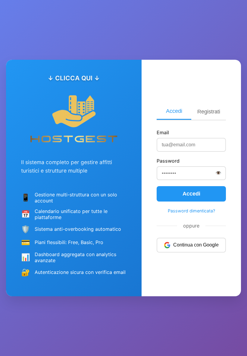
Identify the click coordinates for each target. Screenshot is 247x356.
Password (168, 161)
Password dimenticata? (191, 210)
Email (163, 132)
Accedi (174, 111)
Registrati (208, 112)
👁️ (218, 173)
